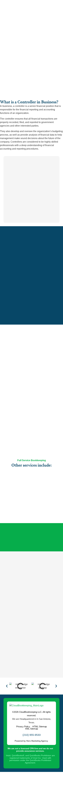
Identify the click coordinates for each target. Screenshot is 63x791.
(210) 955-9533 (32, 734)
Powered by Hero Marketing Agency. (31, 741)
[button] (7, 686)
